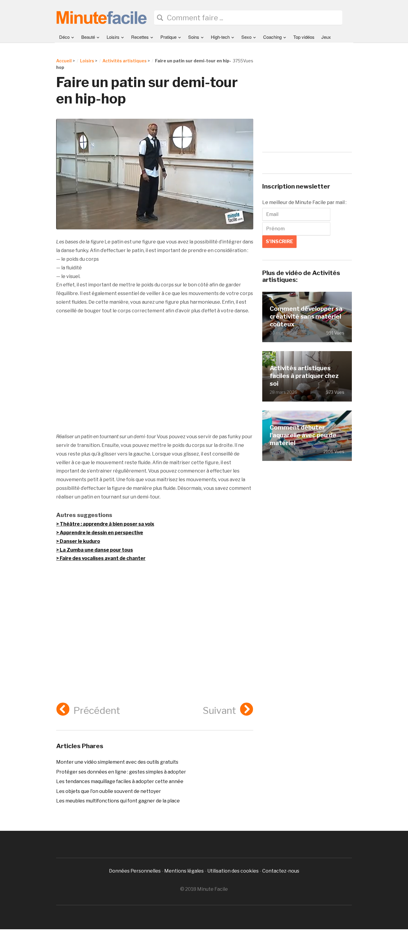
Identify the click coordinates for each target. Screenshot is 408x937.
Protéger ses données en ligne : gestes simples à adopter (121, 772)
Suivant (219, 710)
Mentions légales (184, 871)
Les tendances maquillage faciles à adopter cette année (119, 781)
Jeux (326, 37)
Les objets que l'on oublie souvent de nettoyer (108, 791)
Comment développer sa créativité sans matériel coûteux (306, 316)
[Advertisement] (154, 374)
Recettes (140, 37)
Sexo (246, 37)
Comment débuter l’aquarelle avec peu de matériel (303, 435)
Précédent (96, 710)
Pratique (168, 37)
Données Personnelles (135, 871)
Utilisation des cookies (233, 871)
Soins (193, 37)
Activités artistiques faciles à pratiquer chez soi (304, 375)
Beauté (88, 37)
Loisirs (113, 37)
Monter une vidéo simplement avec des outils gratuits (117, 762)
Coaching (272, 37)
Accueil (64, 60)
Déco (64, 37)
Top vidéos (304, 37)
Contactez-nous (280, 871)
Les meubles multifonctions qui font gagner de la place (118, 801)
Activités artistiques (124, 60)
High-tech (220, 37)
